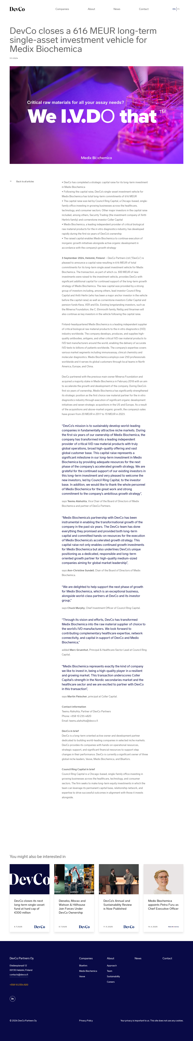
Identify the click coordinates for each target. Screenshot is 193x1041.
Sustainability (113, 976)
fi (178, 9)
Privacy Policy (86, 1020)
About (91, 9)
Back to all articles (25, 181)
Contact (144, 9)
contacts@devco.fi (19, 974)
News (117, 9)
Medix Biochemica (88, 971)
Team (109, 971)
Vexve (82, 976)
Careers (111, 982)
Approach (112, 965)
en (174, 9)
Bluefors (83, 965)
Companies (62, 9)
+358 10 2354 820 (19, 984)
